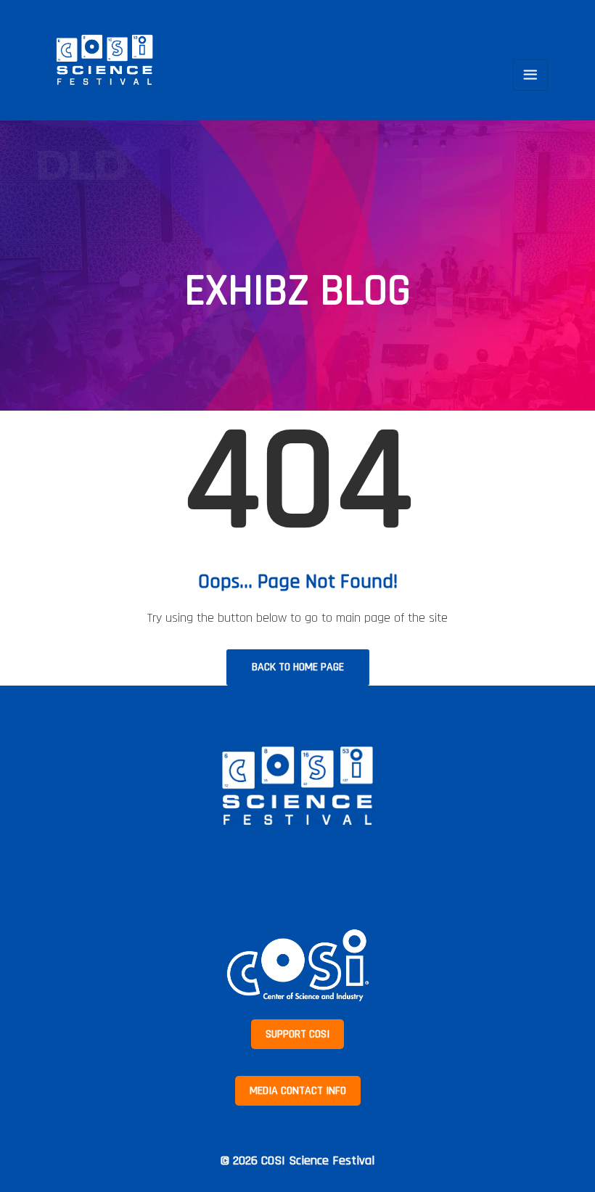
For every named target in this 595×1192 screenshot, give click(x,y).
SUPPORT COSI (297, 1034)
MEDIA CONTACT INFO (298, 1090)
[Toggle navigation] (530, 75)
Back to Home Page (298, 667)
